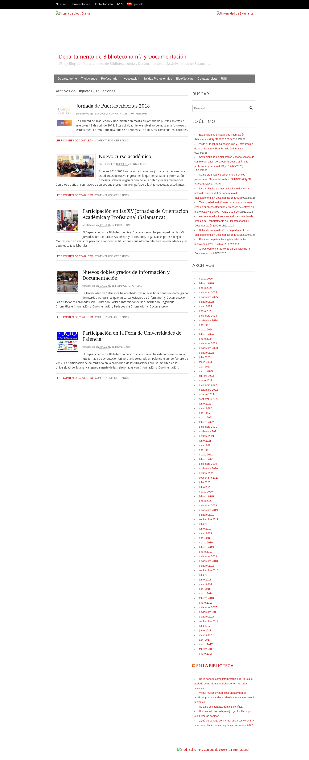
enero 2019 (205, 551)
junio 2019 (205, 528)
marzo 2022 (206, 417)
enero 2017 (205, 653)
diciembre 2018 (208, 556)
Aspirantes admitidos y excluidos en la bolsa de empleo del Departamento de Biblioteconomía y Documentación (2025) (223, 221)
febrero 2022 (206, 422)
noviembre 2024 (208, 320)
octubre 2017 (206, 616)
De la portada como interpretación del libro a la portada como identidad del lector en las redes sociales (223, 683)
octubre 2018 (206, 565)
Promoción (122, 225)
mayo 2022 (205, 408)
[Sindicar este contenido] (193, 665)
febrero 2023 (206, 375)
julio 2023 (204, 357)
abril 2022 (205, 412)
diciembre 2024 (208, 315)
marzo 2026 (206, 278)
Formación (122, 285)
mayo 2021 (205, 445)
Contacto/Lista (103, 4)
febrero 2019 (206, 547)
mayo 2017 (205, 635)
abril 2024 (205, 324)
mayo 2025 (205, 306)
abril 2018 (205, 588)
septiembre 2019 (208, 519)
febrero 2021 (206, 459)
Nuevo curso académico (125, 156)
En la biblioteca (215, 665)
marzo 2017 (206, 644)
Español (136, 4)
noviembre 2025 (208, 297)
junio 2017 (205, 630)
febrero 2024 (206, 334)
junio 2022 (205, 403)
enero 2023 (205, 380)
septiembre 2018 (208, 570)
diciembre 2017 (208, 607)
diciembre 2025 (208, 292)
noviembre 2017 (208, 612)
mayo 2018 (205, 584)
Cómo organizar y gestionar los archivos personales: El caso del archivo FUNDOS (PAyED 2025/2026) (222, 179)
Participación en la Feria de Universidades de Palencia (131, 335)
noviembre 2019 (208, 510)
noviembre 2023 (208, 348)
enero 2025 (205, 311)
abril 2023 (205, 366)
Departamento (67, 78)
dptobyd (84, 113)
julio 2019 (204, 524)
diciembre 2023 (208, 343)
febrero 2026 (206, 283)
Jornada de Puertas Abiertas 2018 (113, 105)
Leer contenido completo (74, 140)
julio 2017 (204, 625)
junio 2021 (205, 440)
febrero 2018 (206, 598)
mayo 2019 (205, 533)
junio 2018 (205, 579)
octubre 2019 (206, 514)
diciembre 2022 (208, 385)
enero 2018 (205, 602)
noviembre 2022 (208, 389)
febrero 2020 (206, 496)
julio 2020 (204, 482)
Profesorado (109, 78)
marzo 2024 (206, 329)
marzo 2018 (206, 593)
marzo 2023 (206, 371)
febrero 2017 (206, 649)
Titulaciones (89, 78)
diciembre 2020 (208, 463)
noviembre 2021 (208, 431)
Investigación (130, 78)
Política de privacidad (164, 748)
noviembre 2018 (208, 561)
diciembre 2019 (208, 505)
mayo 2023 (205, 362)
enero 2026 (205, 287)
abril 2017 (205, 639)
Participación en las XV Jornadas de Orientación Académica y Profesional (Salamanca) (135, 214)
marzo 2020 (206, 491)
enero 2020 (205, 500)
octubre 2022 (206, 394)
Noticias (61, 4)
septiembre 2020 (208, 477)
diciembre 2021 (208, 426)
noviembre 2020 (208, 468)
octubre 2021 (206, 436)
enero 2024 (205, 338)
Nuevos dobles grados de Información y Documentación (126, 275)
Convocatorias (80, 4)
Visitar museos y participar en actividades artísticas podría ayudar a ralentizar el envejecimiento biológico (224, 697)
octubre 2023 (206, 352)
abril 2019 (205, 537)
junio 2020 (205, 487)
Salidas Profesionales (157, 78)
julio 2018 (204, 575)
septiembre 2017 (208, 621)
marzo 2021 (206, 454)
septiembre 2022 (208, 399)
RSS (120, 4)
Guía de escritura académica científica (221, 706)
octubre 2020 (206, 473)
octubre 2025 (206, 301)
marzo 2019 (206, 542)
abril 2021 (205, 450)
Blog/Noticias (184, 78)
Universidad (139, 113)
